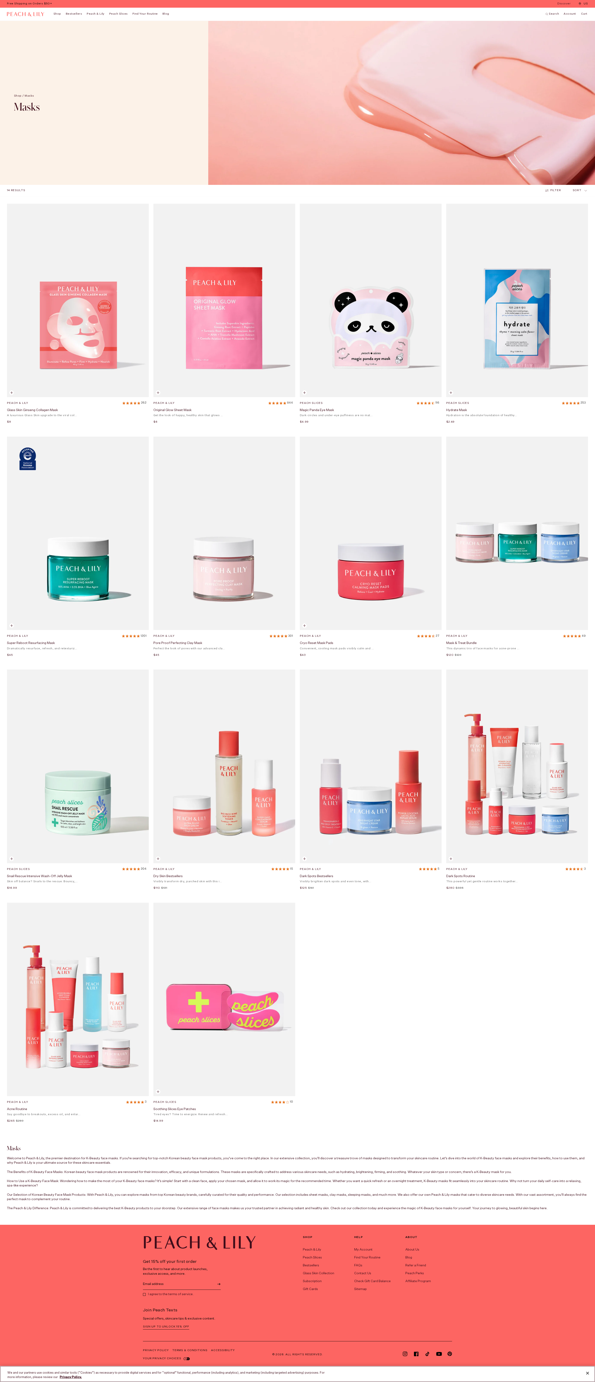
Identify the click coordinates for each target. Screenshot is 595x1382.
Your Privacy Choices (162, 1358)
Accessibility (223, 1350)
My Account (363, 1249)
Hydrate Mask (456, 410)
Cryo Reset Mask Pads (316, 643)
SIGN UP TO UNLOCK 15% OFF (166, 1326)
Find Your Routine (367, 1257)
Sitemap (360, 1289)
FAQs (358, 1265)
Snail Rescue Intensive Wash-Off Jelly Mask (39, 876)
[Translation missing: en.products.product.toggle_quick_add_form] (11, 392)
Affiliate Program (418, 1281)
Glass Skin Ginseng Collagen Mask (32, 410)
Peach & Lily (96, 14)
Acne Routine (17, 1109)
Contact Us (362, 1273)
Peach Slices (118, 14)
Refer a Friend (415, 1265)
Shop (57, 14)
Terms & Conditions (190, 1350)
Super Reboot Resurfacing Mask (31, 643)
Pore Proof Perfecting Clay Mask (177, 643)
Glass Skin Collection (318, 1273)
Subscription (312, 1281)
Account (570, 14)
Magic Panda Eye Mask (317, 410)
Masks (29, 96)
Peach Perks (414, 1273)
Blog (408, 1257)
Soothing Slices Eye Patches (174, 1109)
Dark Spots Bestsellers (316, 876)
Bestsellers (74, 14)
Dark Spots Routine (460, 876)
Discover (564, 4)
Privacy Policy (156, 1350)
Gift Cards (310, 1289)
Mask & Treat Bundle (461, 643)
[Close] (587, 1373)
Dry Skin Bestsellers (168, 876)
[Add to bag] (304, 392)
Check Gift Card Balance (372, 1281)
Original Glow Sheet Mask (172, 410)
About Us (412, 1249)
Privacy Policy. (71, 1377)
